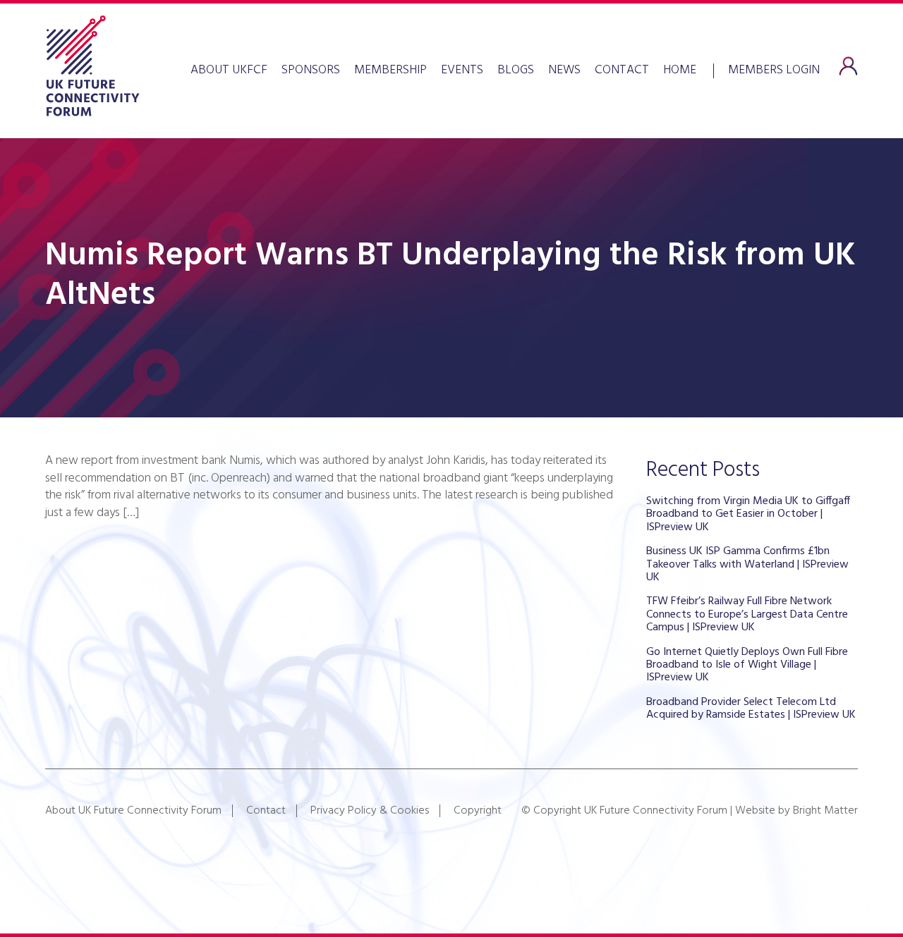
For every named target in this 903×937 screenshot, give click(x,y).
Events (462, 70)
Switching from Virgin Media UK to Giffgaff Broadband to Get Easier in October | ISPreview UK (748, 514)
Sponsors (310, 70)
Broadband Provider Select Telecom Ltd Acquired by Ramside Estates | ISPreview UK (751, 708)
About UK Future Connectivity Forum (133, 811)
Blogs (515, 70)
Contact (622, 70)
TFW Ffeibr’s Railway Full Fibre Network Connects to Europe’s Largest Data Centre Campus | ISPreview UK (747, 614)
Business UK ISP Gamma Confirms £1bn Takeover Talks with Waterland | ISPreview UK (747, 564)
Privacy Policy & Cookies (369, 811)
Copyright (478, 811)
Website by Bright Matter (796, 811)
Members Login (774, 69)
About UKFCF (228, 70)
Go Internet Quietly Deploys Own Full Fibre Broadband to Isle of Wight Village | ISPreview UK (747, 665)
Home (679, 70)
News (564, 70)
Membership (390, 70)
